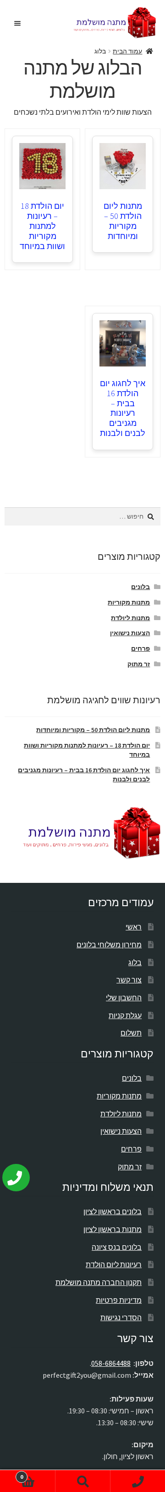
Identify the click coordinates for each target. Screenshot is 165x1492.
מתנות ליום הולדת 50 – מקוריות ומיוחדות (123, 221)
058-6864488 (111, 1363)
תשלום (131, 1032)
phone (137, 1481)
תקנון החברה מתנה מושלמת (98, 1282)
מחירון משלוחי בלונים (109, 944)
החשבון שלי (124, 997)
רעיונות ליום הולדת (114, 1264)
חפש (82, 1481)
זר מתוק (138, 664)
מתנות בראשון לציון (112, 1229)
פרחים (140, 648)
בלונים (140, 587)
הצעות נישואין (130, 633)
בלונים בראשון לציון (112, 1211)
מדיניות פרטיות (119, 1300)
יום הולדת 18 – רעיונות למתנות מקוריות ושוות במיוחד (42, 226)
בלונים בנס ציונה (117, 1247)
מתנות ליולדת (130, 618)
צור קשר (129, 979)
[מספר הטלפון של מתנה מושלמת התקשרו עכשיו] (22, 1174)
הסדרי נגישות (121, 1317)
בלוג (135, 962)
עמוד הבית (127, 51)
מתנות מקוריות (129, 602)
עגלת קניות (125, 1015)
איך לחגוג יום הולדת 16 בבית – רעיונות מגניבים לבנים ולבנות (122, 408)
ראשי (134, 926)
